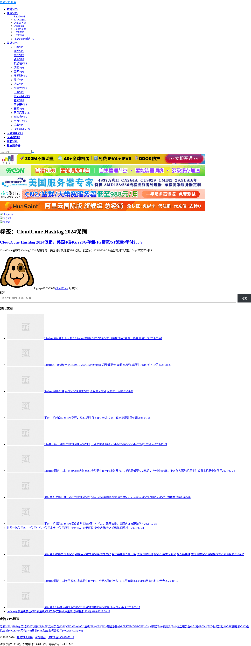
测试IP (40, 626)
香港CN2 (204, 626)
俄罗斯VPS (20, 75)
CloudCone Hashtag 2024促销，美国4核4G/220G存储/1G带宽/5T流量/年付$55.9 (71, 242)
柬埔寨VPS (20, 104)
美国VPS (19, 55)
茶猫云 (239, 626)
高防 (37, 630)
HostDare (19, 31)
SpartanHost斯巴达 (24, 38)
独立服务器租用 (55, 630)
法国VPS (19, 84)
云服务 (170, 626)
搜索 (2, 292)
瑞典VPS (19, 125)
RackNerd (19, 16)
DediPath (19, 25)
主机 (90, 626)
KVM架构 (23, 630)
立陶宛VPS (20, 116)
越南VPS (19, 100)
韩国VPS (19, 51)
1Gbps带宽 (153, 626)
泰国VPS (19, 108)
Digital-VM (20, 22)
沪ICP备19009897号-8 (61, 637)
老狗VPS (9, 626)
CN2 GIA (75, 626)
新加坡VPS (20, 63)
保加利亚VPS (22, 129)
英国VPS (19, 71)
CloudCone (20, 28)
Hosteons (19, 34)
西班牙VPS (20, 120)
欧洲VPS (19, 59)
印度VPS (19, 92)
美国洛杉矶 (116, 626)
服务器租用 (222, 626)
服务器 (25, 626)
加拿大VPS (20, 88)
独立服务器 (186, 626)
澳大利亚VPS (22, 96)
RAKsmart (19, 19)
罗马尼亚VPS (22, 112)
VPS (101, 626)
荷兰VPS (19, 79)
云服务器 (57, 626)
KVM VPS (135, 626)
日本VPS (19, 47)
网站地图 (40, 637)
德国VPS (19, 67)
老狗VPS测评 (8, 2)
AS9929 (75, 630)
